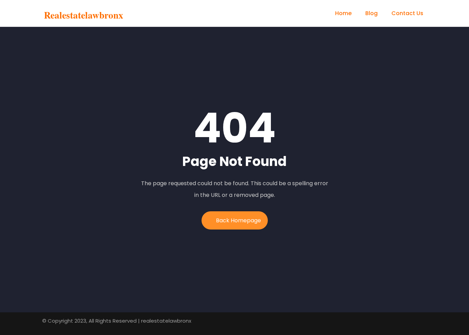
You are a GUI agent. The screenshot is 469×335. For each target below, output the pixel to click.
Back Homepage (238, 220)
